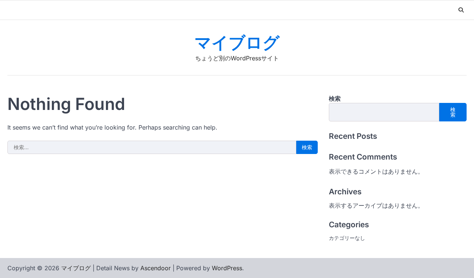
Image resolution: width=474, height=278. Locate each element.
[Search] (461, 10)
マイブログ (237, 43)
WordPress (227, 268)
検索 (335, 98)
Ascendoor (155, 268)
